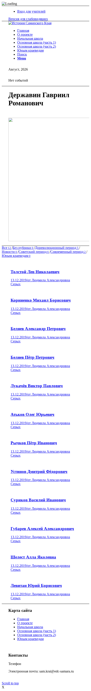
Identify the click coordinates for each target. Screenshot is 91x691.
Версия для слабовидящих (28, 19)
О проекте (25, 623)
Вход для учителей (31, 11)
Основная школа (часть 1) (36, 631)
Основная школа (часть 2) (36, 635)
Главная (23, 619)
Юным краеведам (30, 639)
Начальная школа (30, 627)
